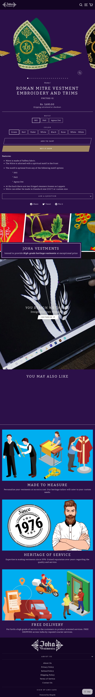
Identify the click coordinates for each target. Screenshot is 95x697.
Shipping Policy (47, 675)
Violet (33, 132)
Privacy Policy (47, 667)
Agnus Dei (56, 120)
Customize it (48, 317)
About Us (46, 656)
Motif (47, 116)
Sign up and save (47, 690)
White (43, 132)
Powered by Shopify (48, 695)
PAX (44, 120)
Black (53, 132)
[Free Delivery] (47, 595)
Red (23, 132)
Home (47, 83)
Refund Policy (47, 671)
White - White (77, 132)
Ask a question (47, 196)
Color (47, 127)
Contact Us (47, 683)
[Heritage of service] (47, 525)
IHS (36, 120)
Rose (63, 132)
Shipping (37, 107)
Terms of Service (47, 679)
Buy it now (46, 148)
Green (14, 132)
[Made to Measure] (47, 455)
